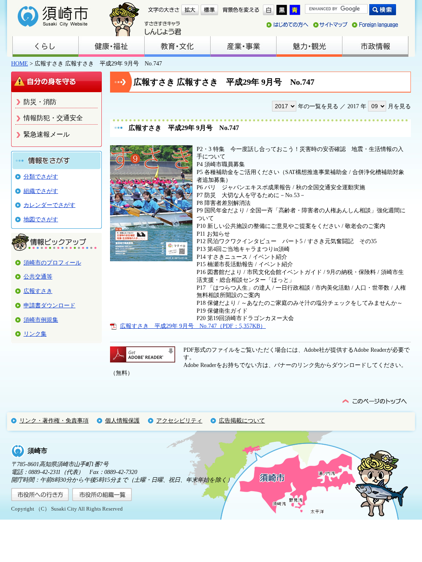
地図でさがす (40, 219)
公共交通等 (37, 276)
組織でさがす (40, 191)
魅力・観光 (309, 46)
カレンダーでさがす (49, 205)
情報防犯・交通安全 (53, 117)
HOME (19, 63)
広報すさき (37, 291)
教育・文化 (177, 46)
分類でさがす (40, 176)
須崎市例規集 (40, 319)
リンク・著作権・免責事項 (54, 420)
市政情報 (375, 46)
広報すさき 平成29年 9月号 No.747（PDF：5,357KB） (193, 326)
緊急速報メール (46, 134)
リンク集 (35, 333)
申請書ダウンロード (49, 305)
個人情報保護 (122, 420)
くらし (45, 46)
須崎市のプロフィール (52, 262)
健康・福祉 (111, 46)
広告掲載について (242, 420)
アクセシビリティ (179, 420)
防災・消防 (39, 101)
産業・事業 (243, 46)
